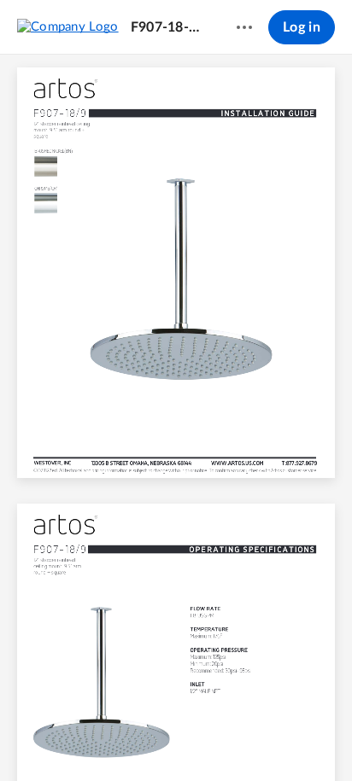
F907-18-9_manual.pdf (167, 27)
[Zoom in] (205, 739)
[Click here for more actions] (244, 27)
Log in (301, 27)
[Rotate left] (239, 739)
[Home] (68, 26)
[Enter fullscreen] (302, 739)
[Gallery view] (271, 739)
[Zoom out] (147, 739)
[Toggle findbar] (49, 739)
